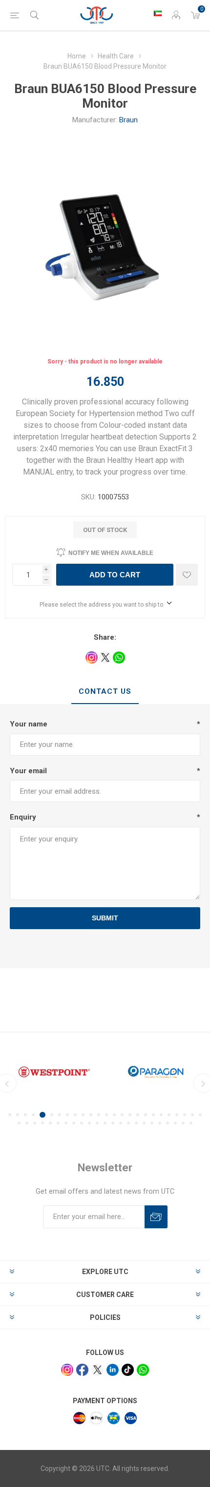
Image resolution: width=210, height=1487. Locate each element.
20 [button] (161, 1114)
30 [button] (50, 1123)
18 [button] (145, 1114)
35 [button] (89, 1123)
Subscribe (156, 1216)
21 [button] (169, 1114)
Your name (28, 724)
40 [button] (128, 1123)
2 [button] (17, 1114)
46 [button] (175, 1123)
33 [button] (73, 1123)
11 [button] (90, 1114)
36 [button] (97, 1123)
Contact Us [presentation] (105, 691)
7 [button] (59, 1114)
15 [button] (122, 1114)
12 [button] (98, 1114)
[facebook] (82, 1370)
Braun (128, 119)
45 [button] (167, 1123)
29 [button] (42, 1123)
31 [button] (58, 1123)
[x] (97, 1370)
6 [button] (51, 1114)
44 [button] (159, 1123)
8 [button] (67, 1114)
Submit (105, 918)
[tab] (105, 692)
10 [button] (83, 1114)
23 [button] (184, 1114)
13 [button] (106, 1114)
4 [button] (33, 1114)
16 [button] (129, 1114)
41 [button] (136, 1123)
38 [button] (112, 1123)
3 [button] (25, 1114)
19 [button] (153, 1114)
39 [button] (120, 1123)
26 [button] (19, 1123)
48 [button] (190, 1123)
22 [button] (176, 1114)
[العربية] (158, 13)
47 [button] (183, 1123)
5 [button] (42, 1115)
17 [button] (137, 1114)
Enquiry (23, 817)
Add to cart (114, 575)
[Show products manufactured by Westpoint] (54, 1072)
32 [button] (65, 1123)
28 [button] (34, 1123)
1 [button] (9, 1114)
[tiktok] (128, 1370)
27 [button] (26, 1123)
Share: (105, 637)
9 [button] (75, 1114)
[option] (54, 1072)
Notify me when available (110, 553)
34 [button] (81, 1123)
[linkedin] (112, 1370)
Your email (28, 770)
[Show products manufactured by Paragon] (156, 1072)
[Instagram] (67, 1370)
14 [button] (114, 1114)
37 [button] (105, 1123)
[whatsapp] (143, 1370)
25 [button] (200, 1114)
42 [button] (144, 1123)
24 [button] (192, 1114)
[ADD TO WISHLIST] (187, 575)
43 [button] (151, 1123)
